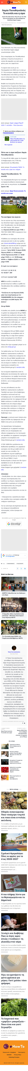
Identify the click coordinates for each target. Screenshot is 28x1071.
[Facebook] (17, 568)
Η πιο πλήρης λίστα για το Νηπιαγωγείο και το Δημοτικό (13, 897)
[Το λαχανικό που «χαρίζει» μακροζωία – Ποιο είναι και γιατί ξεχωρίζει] (14, 1007)
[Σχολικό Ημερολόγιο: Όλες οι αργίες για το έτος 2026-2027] (14, 842)
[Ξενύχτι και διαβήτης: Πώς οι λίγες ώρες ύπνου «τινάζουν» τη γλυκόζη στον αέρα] (14, 922)
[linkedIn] (25, 568)
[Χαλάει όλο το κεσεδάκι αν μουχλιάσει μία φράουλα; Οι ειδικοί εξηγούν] (5, 770)
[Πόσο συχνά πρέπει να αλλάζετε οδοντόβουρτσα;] (5, 777)
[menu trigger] (2, 2)
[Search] (26, 2)
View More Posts (14, 653)
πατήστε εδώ (20, 367)
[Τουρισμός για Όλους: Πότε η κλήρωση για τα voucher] (5, 746)
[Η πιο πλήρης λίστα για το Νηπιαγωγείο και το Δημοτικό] (14, 883)
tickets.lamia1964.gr (10, 243)
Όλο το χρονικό (8, 144)
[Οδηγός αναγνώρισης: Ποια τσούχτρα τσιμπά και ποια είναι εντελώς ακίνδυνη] (14, 800)
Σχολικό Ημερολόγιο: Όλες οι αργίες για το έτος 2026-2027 (12, 856)
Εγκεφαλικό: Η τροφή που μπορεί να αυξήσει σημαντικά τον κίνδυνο (16, 762)
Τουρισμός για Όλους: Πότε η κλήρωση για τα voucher (15, 746)
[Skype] (24, 723)
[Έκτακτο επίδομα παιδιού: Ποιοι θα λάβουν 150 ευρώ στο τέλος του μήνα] (5, 754)
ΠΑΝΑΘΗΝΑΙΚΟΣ (8, 133)
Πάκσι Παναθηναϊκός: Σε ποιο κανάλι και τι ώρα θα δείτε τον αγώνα (17, 140)
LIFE (14, 7)
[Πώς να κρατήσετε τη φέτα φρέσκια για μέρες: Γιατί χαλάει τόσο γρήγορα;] (14, 963)
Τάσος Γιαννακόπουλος (7, 24)
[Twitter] (21, 568)
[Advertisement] (14, 109)
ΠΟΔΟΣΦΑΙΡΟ (20, 563)
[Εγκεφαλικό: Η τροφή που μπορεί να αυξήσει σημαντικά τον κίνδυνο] (5, 762)
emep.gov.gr (12, 347)
